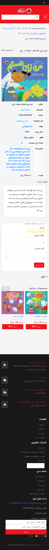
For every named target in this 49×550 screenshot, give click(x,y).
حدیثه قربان (26, 109)
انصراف (32, 535)
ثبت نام (41, 535)
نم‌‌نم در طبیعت (41, 316)
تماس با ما (40, 437)
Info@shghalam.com (18, 503)
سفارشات (40, 480)
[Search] (37, 17)
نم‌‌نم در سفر (18, 316)
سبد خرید (40, 489)
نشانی (41, 424)
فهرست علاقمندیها (37, 493)
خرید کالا (13, 326)
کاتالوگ (41, 429)
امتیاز (42, 227)
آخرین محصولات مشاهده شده (31, 452)
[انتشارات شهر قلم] (24, 10)
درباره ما (41, 433)
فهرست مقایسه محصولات (33, 456)
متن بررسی (39, 248)
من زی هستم (22, 120)
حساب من (40, 476)
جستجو (41, 447)
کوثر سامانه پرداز (14, 544)
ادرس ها (40, 485)
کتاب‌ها (41, 460)
